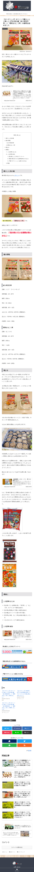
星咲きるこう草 (11, 145)
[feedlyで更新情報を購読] (9, 745)
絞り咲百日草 (10, 143)
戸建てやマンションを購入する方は (17, 161)
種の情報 (8, 140)
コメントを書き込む (17, 847)
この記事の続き (11, 154)
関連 (8, 163)
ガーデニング (6, 720)
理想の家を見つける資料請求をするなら (19, 158)
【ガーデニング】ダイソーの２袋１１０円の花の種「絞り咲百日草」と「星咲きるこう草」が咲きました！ (8, 694)
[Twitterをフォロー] (24, 741)
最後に (7, 149)
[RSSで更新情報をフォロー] (24, 745)
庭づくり (13, 720)
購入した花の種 (10, 138)
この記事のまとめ (11, 152)
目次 (15, 135)
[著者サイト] (9, 741)
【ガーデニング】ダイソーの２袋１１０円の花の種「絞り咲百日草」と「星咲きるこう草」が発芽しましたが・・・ (8, 706)
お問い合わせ (17, 867)
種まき (7, 147)
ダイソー (17, 175)
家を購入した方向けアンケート (16, 156)
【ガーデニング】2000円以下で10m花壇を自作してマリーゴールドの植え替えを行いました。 (23, 693)
